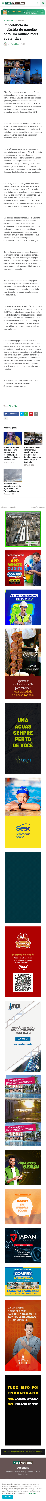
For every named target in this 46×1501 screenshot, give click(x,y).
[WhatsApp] (26, 414)
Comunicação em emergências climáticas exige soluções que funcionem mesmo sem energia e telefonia (32, 454)
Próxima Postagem (36, 507)
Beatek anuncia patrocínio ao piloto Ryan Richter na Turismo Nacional (12, 487)
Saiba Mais (31, 1493)
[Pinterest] (31, 414)
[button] (2, 3)
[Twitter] (22, 414)
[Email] (36, 414)
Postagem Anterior (9, 507)
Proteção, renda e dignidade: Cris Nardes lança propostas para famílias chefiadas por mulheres (12, 453)
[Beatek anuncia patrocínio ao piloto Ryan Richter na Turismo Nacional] (13, 475)
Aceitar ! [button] (8, 1497)
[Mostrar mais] (6, 418)
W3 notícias (19, 20)
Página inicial (8, 20)
